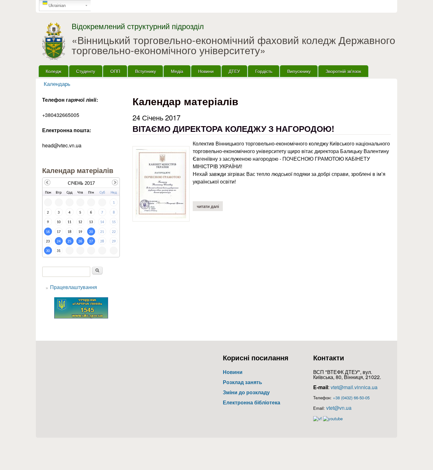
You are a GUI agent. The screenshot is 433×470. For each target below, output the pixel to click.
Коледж (53, 71)
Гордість (263, 71)
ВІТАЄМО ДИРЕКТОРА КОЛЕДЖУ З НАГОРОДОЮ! (233, 128)
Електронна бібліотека (251, 402)
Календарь (57, 83)
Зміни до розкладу (246, 392)
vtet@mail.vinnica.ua (354, 387)
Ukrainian (57, 5)
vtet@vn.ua (339, 407)
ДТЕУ (234, 71)
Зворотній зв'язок (343, 71)
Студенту (85, 71)
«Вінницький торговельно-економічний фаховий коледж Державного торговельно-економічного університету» (233, 44)
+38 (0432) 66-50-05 (351, 398)
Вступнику (145, 71)
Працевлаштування (73, 287)
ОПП (115, 71)
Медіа (177, 71)
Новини (206, 71)
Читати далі (210, 206)
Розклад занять (242, 382)
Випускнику (299, 71)
